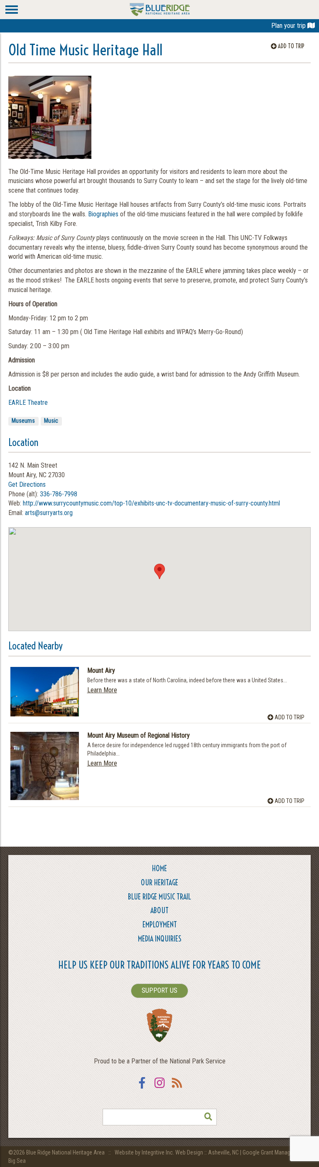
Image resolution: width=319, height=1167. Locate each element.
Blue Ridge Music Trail (159, 897)
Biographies (103, 214)
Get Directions (27, 484)
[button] (159, 571)
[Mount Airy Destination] (44, 691)
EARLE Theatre (28, 402)
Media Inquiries (160, 939)
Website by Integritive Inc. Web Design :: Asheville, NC (177, 1152)
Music (51, 420)
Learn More (102, 690)
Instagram (159, 1088)
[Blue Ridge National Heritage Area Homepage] (160, 9)
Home (159, 868)
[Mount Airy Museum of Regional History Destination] (44, 766)
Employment (159, 924)
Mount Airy (101, 670)
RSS (177, 1088)
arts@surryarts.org (49, 513)
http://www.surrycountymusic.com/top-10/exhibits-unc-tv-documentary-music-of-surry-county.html (151, 503)
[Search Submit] (208, 1117)
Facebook (142, 1088)
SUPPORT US (159, 990)
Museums (23, 420)
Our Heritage (159, 882)
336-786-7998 (58, 494)
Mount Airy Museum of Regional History (138, 735)
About (159, 910)
